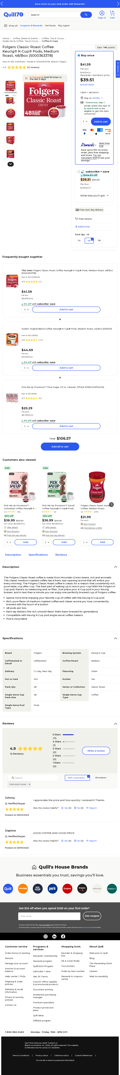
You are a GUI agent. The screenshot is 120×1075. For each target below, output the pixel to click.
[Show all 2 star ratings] (69, 755)
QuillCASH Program (43, 966)
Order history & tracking (17, 953)
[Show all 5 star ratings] (68, 734)
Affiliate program (42, 1020)
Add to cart (101, 121)
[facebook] (63, 936)
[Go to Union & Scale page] (97, 889)
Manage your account (16, 963)
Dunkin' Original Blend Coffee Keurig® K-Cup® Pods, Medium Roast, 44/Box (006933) (67, 328)
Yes (66, 808)
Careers (93, 971)
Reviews (61, 554)
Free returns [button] (85, 219)
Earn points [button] (106, 47)
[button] (118, 4)
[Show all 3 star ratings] (69, 748)
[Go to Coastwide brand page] (22, 889)
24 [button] (79, 240)
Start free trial (104, 144)
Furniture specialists (43, 1002)
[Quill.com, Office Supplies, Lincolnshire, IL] (13, 1045)
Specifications (38, 554)
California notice (61, 1055)
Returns (9, 958)
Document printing (43, 989)
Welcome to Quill (98, 953)
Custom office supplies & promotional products (45, 983)
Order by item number (73, 971)
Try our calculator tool (91, 156)
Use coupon (92, 916)
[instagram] (45, 936)
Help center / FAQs (15, 976)
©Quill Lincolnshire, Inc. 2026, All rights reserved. (46, 1045)
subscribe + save (41, 971)
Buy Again (64, 25)
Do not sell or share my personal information (55, 1060)
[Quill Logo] (13, 14)
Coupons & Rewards (31, 25)
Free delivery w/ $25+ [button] (93, 528)
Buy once (87, 55)
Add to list (84, 226)
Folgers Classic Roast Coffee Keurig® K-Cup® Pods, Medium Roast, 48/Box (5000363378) (67, 271)
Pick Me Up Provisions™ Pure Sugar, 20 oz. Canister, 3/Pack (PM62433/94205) (63, 387)
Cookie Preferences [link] (83, 1055)
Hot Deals (50, 25)
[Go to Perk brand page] (52, 889)
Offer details (12, 527)
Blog (91, 958)
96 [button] (99, 240)
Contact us (10, 1005)
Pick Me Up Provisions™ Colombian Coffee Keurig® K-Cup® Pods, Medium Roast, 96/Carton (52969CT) (19, 507)
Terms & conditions (20, 1055)
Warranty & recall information (14, 990)
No (78, 808)
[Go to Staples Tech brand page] (82, 889)
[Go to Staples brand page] (67, 889)
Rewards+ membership (45, 956)
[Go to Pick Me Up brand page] (37, 889)
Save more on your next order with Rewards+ (60, 4)
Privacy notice (42, 1055)
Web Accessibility (98, 976)
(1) (54, 745)
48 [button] (89, 240)
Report (93, 808)
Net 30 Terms (40, 976)
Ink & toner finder (70, 961)
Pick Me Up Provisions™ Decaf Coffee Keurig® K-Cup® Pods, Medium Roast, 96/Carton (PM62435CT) (58, 507)
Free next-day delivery (91, 209)
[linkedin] (54, 936)
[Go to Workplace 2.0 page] (112, 889)
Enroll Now (87, 84)
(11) (54, 738)
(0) (54, 752)
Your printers (68, 966)
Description (13, 554)
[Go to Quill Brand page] (8, 889)
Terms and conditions (44, 925)
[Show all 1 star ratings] (68, 762)
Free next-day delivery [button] (16, 535)
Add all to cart (60, 446)
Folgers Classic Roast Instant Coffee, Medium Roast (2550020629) (96, 507)
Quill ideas (38, 1015)
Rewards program (42, 961)
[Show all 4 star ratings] (69, 741)
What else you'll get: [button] (92, 195)
